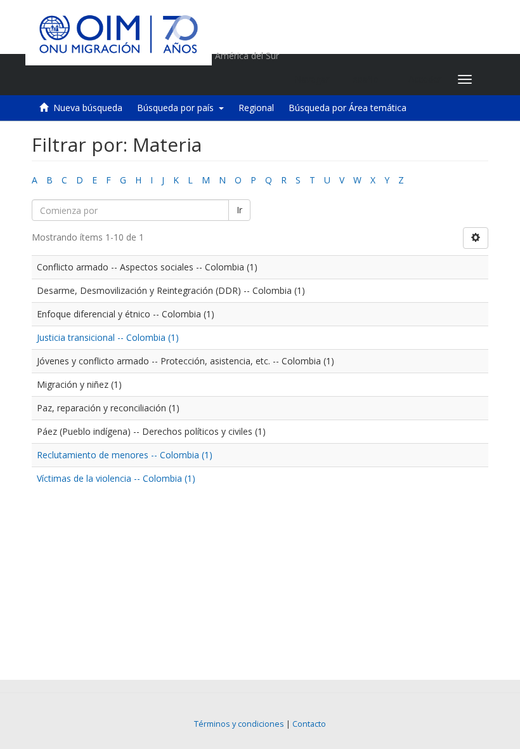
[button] (369, 79)
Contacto (309, 724)
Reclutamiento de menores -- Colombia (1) (124, 455)
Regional (256, 108)
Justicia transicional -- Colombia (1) (108, 337)
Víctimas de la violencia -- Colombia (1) (116, 478)
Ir (239, 210)
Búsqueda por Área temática (347, 108)
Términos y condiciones (239, 724)
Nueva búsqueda (87, 108)
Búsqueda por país (178, 108)
